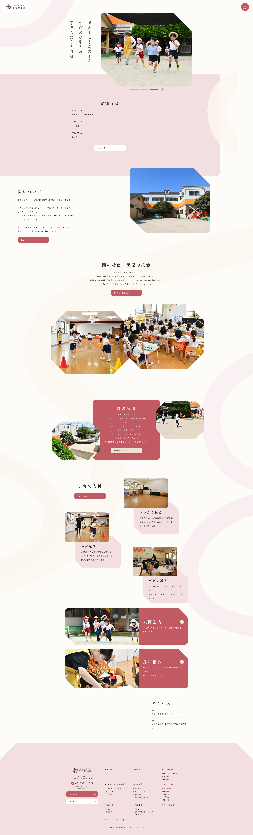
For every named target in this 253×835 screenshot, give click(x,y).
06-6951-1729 (84, 783)
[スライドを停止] (162, 89)
